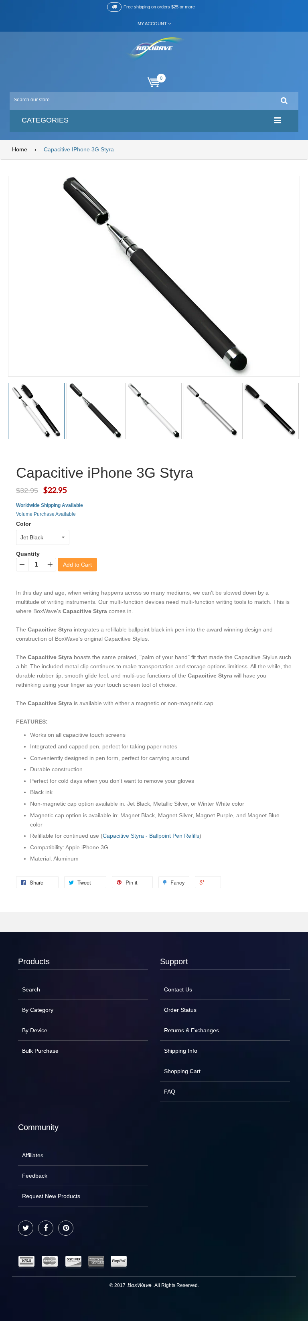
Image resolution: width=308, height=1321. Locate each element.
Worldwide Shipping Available (49, 505)
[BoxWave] (154, 49)
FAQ (169, 1091)
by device (34, 1030)
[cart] (154, 82)
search (31, 989)
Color (23, 524)
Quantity (28, 554)
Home (19, 149)
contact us (178, 989)
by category (37, 1010)
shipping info (180, 1051)
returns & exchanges (191, 1030)
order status (180, 1010)
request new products (51, 1196)
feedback (34, 1175)
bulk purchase (40, 1051)
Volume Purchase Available (46, 514)
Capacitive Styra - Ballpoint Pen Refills (151, 835)
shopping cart (182, 1071)
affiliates (32, 1155)
